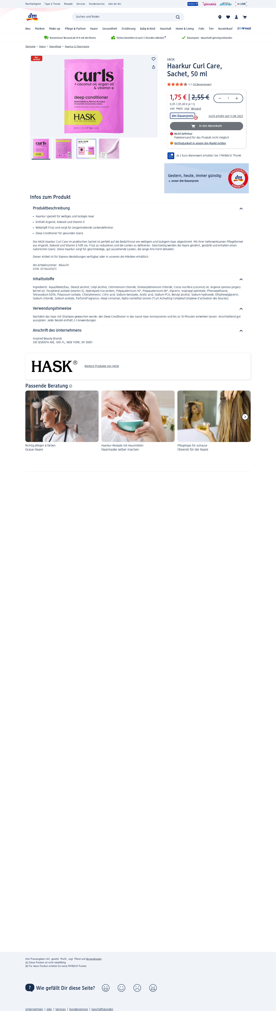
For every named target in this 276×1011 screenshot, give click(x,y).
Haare (94, 28)
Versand (196, 108)
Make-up (54, 28)
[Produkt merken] (153, 59)
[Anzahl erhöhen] (237, 98)
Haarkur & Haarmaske (77, 46)
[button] (105, 988)
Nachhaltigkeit (33, 4)
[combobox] (128, 17)
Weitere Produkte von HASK (101, 366)
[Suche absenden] (178, 17)
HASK (171, 59)
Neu (27, 28)
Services (80, 4)
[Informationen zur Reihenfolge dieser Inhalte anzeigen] (70, 386)
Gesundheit (109, 28)
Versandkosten (94, 959)
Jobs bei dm (114, 4)
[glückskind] (209, 4)
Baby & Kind (147, 28)
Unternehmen (34, 1009)
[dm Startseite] (31, 17)
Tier (211, 28)
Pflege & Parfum (75, 28)
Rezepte (68, 4)
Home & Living (185, 28)
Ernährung (129, 28)
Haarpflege (55, 46)
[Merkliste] (228, 17)
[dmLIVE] (241, 4)
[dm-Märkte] (220, 17)
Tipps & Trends (52, 4)
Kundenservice (97, 4)
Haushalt (165, 28)
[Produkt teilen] (153, 67)
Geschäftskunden (102, 1009)
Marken (40, 28)
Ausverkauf (225, 28)
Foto (201, 28)
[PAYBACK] (192, 4)
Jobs (49, 1009)
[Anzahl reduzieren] (220, 98)
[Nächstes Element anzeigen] (245, 417)
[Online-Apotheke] (244, 29)
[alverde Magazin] (226, 4)
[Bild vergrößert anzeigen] (94, 96)
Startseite (30, 46)
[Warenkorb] (244, 17)
